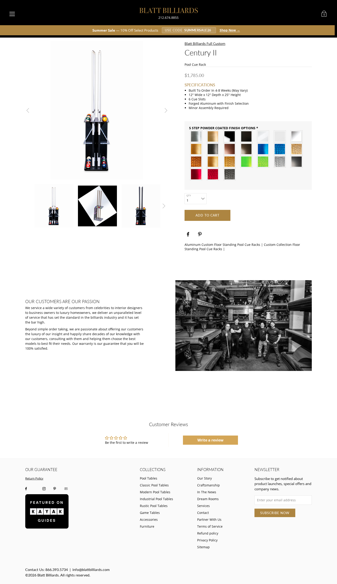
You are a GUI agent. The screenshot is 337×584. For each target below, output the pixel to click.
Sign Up (124, 319)
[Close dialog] (251, 236)
